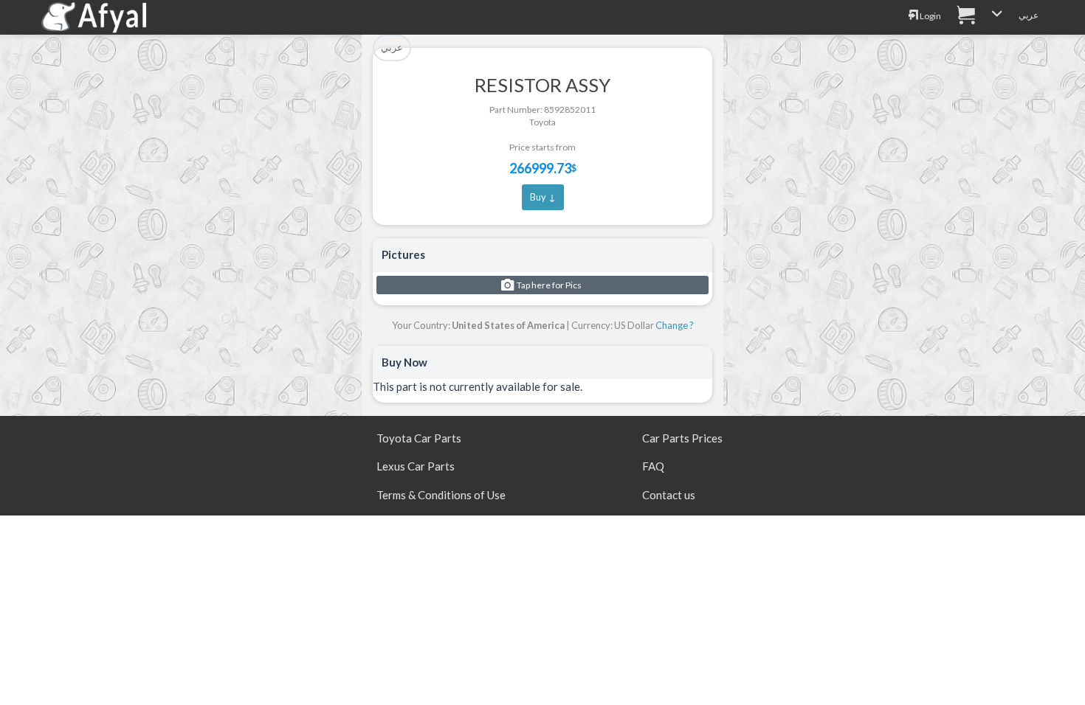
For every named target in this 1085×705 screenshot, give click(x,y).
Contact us (668, 494)
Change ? (674, 325)
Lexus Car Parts (415, 466)
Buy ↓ (543, 197)
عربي (1028, 15)
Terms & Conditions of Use (441, 494)
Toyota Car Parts (418, 438)
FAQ (653, 466)
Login (929, 15)
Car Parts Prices (682, 438)
